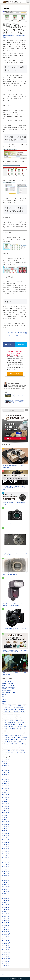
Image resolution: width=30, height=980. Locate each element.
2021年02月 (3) (5, 868)
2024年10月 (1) (5, 794)
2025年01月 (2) (5, 788)
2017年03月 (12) (6, 952)
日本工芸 (13, 739)
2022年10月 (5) (5, 833)
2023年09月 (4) (5, 814)
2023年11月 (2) (5, 810)
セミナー (5, 724)
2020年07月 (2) (5, 880)
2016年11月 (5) (5, 960)
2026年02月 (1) (5, 767)
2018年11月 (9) (5, 916)
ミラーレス (23, 707)
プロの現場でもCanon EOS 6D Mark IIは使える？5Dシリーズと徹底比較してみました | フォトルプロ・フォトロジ (15, 488)
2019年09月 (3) (5, 898)
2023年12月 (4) (5, 808)
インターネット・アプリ (7, 698)
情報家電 (11, 743)
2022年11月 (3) (5, 832)
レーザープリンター (21, 722)
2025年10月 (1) (5, 774)
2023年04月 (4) (5, 823)
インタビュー (10, 713)
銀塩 (14, 728)
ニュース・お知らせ (6, 681)
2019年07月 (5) (5, 902)
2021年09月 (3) (5, 855)
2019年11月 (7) (5, 895)
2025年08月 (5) (5, 777)
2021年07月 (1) (5, 859)
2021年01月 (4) (5, 869)
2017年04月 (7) (5, 951)
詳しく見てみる (15, 374)
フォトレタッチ (17, 713)
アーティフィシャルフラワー (21, 752)
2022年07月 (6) (5, 839)
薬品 (21, 720)
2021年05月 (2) (5, 862)
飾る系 (10, 705)
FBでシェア (9, 344)
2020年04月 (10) (6, 886)
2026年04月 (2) (5, 763)
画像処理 (4, 701)
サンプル (5, 752)
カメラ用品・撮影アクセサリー (9, 687)
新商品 (3, 703)
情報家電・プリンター (7, 690)
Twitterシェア (21, 344)
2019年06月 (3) (5, 904)
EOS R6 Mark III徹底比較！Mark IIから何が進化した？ (15, 524)
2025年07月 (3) (5, 779)
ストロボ (5, 705)
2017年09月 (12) (6, 942)
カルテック (11, 733)
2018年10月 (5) (5, 918)
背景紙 (25, 726)
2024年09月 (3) (5, 795)
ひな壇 (10, 728)
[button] (28, 2)
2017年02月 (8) (5, 954)
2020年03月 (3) (5, 887)
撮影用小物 (6, 733)
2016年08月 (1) (5, 965)
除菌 (24, 733)
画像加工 (5, 728)
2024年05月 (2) (5, 799)
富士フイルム (6, 726)
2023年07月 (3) (5, 817)
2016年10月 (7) (5, 961)
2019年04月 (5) (5, 907)
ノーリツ (24, 728)
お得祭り (20, 735)
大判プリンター (17, 711)
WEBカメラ (6, 743)
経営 (3, 696)
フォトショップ (21, 715)
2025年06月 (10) (6, 781)
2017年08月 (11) (6, 943)
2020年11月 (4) (5, 873)
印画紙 (12, 720)
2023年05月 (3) (5, 821)
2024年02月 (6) (5, 805)
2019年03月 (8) (5, 909)
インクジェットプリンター (8, 711)
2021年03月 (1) (5, 866)
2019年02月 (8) (5, 911)
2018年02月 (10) (6, 933)
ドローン (8, 709)
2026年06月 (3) (5, 761)
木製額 (25, 737)
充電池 (5, 741)
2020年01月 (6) (5, 891)
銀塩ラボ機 (19, 728)
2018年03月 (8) (5, 931)
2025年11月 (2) (5, 772)
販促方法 (4, 694)
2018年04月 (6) (5, 929)
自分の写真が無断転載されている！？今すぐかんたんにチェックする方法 (15, 466)
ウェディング (11, 752)
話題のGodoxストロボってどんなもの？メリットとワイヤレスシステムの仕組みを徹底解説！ (15, 604)
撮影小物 (10, 724)
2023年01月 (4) (5, 828)
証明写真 (19, 705)
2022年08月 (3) (5, 837)
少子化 (11, 735)
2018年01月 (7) (5, 934)
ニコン (13, 707)
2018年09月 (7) (5, 920)
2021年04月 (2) (5, 864)
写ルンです (20, 726)
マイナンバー (19, 739)
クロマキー (18, 709)
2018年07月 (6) (5, 924)
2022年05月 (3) (5, 842)
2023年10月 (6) (5, 812)
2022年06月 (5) (5, 841)
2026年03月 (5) (5, 765)
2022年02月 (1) (5, 848)
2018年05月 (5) (5, 927)
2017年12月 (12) (6, 936)
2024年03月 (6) (5, 803)
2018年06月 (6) (5, 925)
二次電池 (14, 741)
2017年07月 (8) (5, 945)
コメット (23, 724)
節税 (13, 709)
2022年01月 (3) (5, 850)
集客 (15, 724)
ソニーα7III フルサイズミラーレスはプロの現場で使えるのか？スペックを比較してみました (15, 629)
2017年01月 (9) (5, 956)
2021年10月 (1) (5, 853)
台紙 (4, 754)
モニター (14, 705)
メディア (5, 722)
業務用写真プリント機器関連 (8, 688)
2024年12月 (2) (5, 790)
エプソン (24, 711)
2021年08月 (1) (5, 857)
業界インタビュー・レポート (8, 692)
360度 (16, 743)
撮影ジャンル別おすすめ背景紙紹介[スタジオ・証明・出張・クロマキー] (15, 673)
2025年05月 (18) (6, 783)
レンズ (5, 713)
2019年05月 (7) (5, 906)
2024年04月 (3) (5, 801)
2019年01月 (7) (5, 913)
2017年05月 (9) (5, 949)
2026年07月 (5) (5, 759)
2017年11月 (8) (5, 938)
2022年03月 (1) (5, 846)
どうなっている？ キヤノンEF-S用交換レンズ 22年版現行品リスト (15, 503)
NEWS (14, 750)
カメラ (20, 743)
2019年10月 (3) (5, 896)
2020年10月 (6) (5, 875)
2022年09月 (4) (5, 835)
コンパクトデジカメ (7, 750)
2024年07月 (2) (5, 797)
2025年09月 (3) (5, 776)
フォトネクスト (6, 720)
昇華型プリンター (7, 715)
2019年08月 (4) (5, 900)
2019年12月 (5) (5, 893)
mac (4, 709)
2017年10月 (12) (6, 940)
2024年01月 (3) (5, 806)
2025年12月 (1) (5, 770)
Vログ (16, 737)
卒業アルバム (6, 735)
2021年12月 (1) (5, 851)
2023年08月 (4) (5, 815)
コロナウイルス (18, 733)
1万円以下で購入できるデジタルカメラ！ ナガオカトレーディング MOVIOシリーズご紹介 (15, 554)
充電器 (9, 741)
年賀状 (18, 707)
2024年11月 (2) (5, 792)
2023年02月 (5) (5, 826)
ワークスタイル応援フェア (8, 737)
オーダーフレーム (7, 739)
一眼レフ (25, 705)
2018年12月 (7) (5, 915)
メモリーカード (13, 726)
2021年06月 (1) (5, 860)
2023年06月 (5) (5, 819)
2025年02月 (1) (5, 786)
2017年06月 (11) (6, 947)
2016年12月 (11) (6, 958)
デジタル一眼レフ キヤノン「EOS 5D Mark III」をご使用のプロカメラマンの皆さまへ (15, 573)
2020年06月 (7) (5, 882)
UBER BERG (14, 715)
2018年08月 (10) (6, 922)
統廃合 (16, 735)
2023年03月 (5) (5, 824)
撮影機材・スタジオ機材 (7, 683)
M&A (18, 750)
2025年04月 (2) (5, 785)
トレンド (14, 722)
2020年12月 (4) (5, 871)
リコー (19, 724)
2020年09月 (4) (5, 877)
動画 (9, 707)
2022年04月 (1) (5, 844)
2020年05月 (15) (6, 884)
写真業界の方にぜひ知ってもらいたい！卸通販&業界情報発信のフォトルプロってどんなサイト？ (15, 651)
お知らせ (4, 699)
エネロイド (19, 741)
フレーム (20, 737)
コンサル (17, 720)
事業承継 (22, 750)
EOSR (24, 743)
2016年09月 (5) (5, 963)
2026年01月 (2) (5, 768)
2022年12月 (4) (5, 830)
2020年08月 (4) (5, 878)
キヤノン (5, 707)
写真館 (4, 37)
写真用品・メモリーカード (8, 685)
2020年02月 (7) (5, 889)
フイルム (25, 739)
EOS (23, 709)
